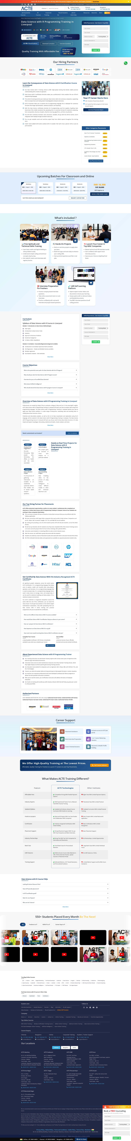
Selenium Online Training (75, 1024)
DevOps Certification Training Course (43, 1024)
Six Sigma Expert (73, 985)
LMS (108, 13)
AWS (33, 980)
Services (30, 1017)
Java (23, 980)
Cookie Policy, (72, 1130)
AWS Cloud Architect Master (88, 983)
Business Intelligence (39, 985)
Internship (58, 1007)
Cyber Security (25, 983)
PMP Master (65, 985)
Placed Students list (62, 14)
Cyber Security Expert (27, 985)
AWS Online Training (26, 1024)
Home (22, 18)
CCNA (58, 983)
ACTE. (88, 1136)
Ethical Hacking (85, 980)
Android (53, 983)
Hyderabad (31, 996)
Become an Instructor (83, 1017)
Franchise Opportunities (97, 1017)
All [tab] (23, 924)
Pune (39, 996)
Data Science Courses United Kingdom (33, 18)
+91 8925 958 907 (70, 1037)
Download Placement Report (95, 109)
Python (28, 980)
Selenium (59, 980)
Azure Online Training (60, 1026)
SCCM (67, 983)
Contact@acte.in (27, 1039)
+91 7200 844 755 (42, 1037)
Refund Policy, (49, 1130)
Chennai (87, 7)
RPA (63, 983)
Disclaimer (88, 1130)
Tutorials (46, 1007)
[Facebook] (35, 4)
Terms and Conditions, (60, 1130)
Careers (43, 1017)
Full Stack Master (49, 985)
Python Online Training (61, 1024)
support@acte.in (83, 1039)
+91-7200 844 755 (105, 9)
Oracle (48, 983)
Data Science (66, 980)
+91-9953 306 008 (90, 9)
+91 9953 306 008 (28, 1037)
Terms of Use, (80, 1130)
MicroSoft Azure (41, 983)
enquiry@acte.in (55, 1039)
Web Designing (101, 980)
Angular (73, 980)
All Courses (38, 14)
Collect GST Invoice (62, 1010)
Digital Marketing (40, 980)
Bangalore (103, 7)
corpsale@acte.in (69, 1039)
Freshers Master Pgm (75, 983)
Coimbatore (45, 996)
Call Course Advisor (100, 765)
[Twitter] (28, 4)
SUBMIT (95, 50)
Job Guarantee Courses (25, 14)
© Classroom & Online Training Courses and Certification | (54, 1136)
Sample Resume (38, 1007)
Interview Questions (65, 43)
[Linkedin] (25, 4)
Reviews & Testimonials (37, 1010)
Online (74, 1047)
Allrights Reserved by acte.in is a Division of (77, 1136)
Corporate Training (47, 14)
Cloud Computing (101, 983)
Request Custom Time (77, 198)
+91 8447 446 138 (84, 1037)
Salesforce (93, 980)
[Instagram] (22, 4)
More (100, 13)
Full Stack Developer (50, 980)
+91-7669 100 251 (75, 9)
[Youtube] (31, 4)
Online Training (59, 1017)
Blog (52, 1007)
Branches (94, 13)
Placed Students (31, 43)
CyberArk (33, 983)
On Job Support (67, 1007)
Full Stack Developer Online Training (30, 1026)
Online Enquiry (75, 7)
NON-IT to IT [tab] (46, 924)
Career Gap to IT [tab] (60, 924)
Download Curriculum (48, 43)
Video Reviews (24, 1010)
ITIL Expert (57, 985)
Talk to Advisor (72, 433)
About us (23, 1017)
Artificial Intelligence (47, 1026)
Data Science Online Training (91, 1024)
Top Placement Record (95, 161)
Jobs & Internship (73, 14)
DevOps (78, 980)
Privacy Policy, (40, 1130)
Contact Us (50, 1017)
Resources (87, 13)
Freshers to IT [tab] (33, 924)
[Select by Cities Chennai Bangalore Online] (52, 8)
